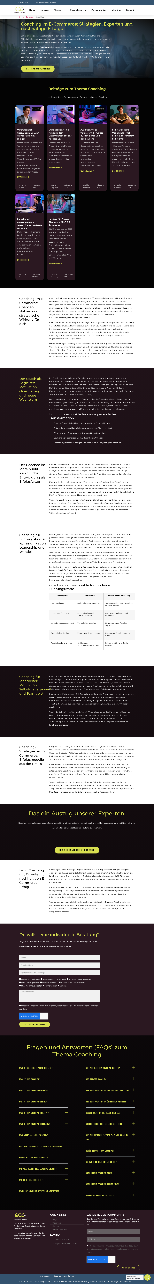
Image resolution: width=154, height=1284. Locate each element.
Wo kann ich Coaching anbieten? (101, 1162)
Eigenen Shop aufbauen (30, 979)
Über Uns (116, 10)
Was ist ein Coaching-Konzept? (34, 1113)
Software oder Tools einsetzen (73, 982)
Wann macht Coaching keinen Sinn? (102, 1184)
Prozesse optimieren (50, 982)
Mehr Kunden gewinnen (30, 982)
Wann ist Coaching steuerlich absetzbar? (39, 1191)
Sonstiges (63, 986)
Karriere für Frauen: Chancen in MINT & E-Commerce (60, 222)
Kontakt (130, 10)
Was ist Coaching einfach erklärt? (36, 1068)
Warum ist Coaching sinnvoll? (33, 1157)
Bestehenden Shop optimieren (54, 979)
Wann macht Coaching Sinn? (99, 1173)
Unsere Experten (78, 10)
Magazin (45, 10)
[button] (43, 1070)
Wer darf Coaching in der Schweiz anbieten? (107, 1090)
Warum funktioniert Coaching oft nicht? (105, 1124)
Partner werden (98, 10)
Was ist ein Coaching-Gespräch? (34, 1090)
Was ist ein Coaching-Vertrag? (34, 1101)
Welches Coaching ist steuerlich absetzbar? (40, 1146)
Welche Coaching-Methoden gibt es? (103, 1113)
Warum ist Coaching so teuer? (100, 1195)
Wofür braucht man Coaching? (100, 1150)
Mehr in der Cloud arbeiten (31, 986)
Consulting (30, 17)
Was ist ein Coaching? (29, 1079)
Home (32, 10)
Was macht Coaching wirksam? (33, 1135)
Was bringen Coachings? (97, 1079)
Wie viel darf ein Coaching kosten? (103, 1068)
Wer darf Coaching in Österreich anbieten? (106, 1101)
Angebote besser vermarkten (80, 979)
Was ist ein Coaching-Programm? (34, 1124)
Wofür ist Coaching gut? (31, 1180)
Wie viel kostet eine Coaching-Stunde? (38, 1169)
